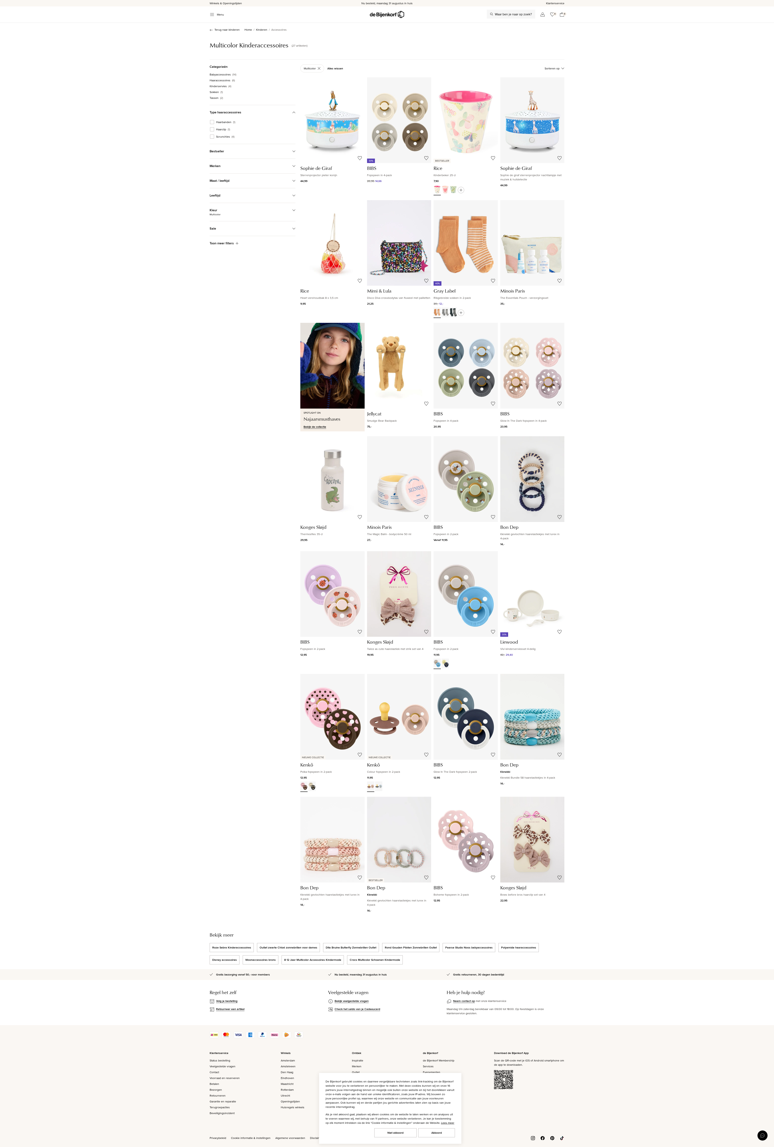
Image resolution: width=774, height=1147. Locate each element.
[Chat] (762, 1135)
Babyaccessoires (223, 74)
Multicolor (310, 68)
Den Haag (287, 1072)
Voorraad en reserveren (225, 1078)
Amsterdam (288, 1060)
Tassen (216, 97)
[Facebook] (542, 1137)
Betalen (214, 1083)
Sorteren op (552, 68)
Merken (356, 1066)
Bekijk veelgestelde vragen (352, 1001)
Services (428, 1066)
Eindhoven (287, 1078)
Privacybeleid (218, 1138)
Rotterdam (287, 1089)
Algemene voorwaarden (290, 1138)
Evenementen (431, 1072)
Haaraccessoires (222, 80)
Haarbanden (225, 122)
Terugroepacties (220, 1107)
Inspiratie (357, 1060)
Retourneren (218, 1095)
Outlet (356, 1072)
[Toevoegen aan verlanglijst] (360, 158)
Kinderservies (220, 86)
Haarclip (223, 129)
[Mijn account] (542, 14)
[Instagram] (533, 1137)
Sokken (216, 92)
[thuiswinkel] (298, 1037)
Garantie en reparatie (223, 1101)
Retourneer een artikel (230, 1009)
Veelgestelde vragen (222, 1066)
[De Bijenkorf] (387, 14)
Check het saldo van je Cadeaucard (357, 1009)
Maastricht (287, 1083)
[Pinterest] (552, 1137)
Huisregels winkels (292, 1107)
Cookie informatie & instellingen (250, 1138)
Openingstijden (290, 1101)
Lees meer (447, 1122)
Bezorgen (216, 1089)
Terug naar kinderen (227, 29)
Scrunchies (225, 136)
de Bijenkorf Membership (438, 1060)
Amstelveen (288, 1066)
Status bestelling (220, 1060)
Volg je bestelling (226, 1001)
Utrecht (285, 1095)
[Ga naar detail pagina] (461, 190)
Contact (214, 1072)
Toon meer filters (222, 243)
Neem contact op (464, 1001)
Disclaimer (316, 1138)
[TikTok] (562, 1137)
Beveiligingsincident (222, 1113)
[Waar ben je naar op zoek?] (491, 14)
